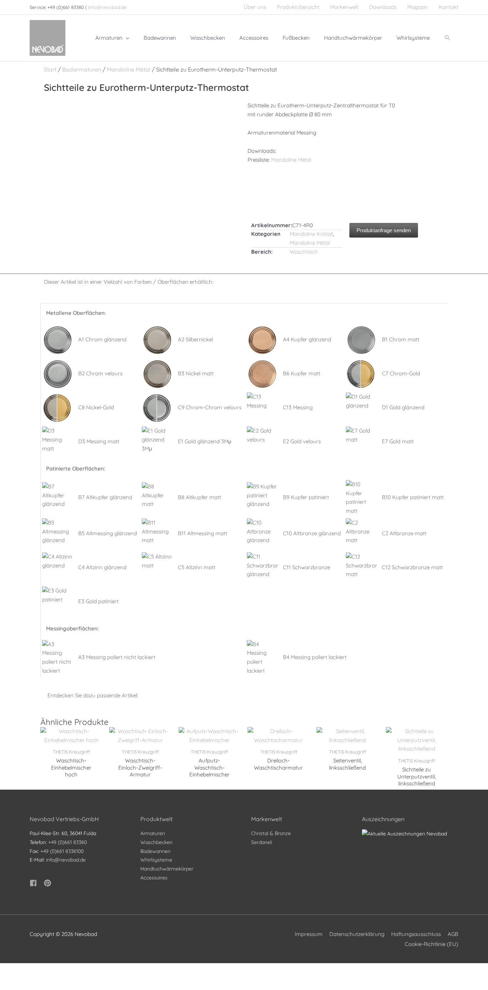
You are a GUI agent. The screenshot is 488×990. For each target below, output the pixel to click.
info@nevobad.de (107, 7)
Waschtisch (304, 251)
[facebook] (36, 883)
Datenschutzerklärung (356, 934)
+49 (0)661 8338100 (62, 851)
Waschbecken (156, 842)
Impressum (309, 934)
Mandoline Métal (128, 69)
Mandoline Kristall (311, 233)
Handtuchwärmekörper (166, 868)
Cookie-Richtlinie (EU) (431, 944)
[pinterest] (48, 883)
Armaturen (152, 833)
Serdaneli (261, 842)
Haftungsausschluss (416, 934)
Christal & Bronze (271, 833)
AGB (453, 934)
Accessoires (154, 877)
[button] (447, 38)
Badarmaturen (81, 69)
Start (50, 69)
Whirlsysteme (156, 860)
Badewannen (155, 851)
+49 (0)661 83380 (67, 842)
